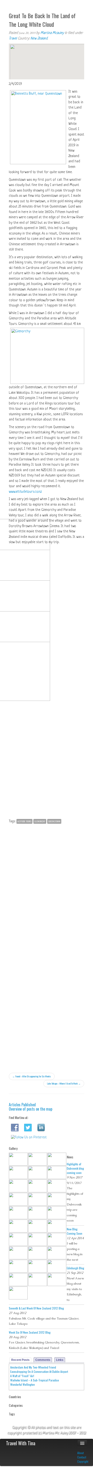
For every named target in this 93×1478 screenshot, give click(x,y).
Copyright (82, 1461)
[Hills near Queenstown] (47, 548)
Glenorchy (39, 821)
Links (59, 1360)
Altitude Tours (24, 821)
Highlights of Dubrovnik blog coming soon (75, 1168)
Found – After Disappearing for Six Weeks (31, 1076)
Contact (81, 1457)
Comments (42, 1360)
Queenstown (54, 821)
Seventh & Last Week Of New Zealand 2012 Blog (36, 1308)
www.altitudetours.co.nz (26, 492)
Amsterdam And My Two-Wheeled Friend (33, 1367)
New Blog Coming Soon (74, 1231)
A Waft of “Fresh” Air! (22, 1376)
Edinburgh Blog (75, 1268)
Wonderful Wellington (22, 1384)
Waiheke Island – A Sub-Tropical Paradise (34, 1380)
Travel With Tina (20, 1443)
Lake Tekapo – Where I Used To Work (64, 1083)
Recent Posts (20, 1360)
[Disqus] (46, 886)
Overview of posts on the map (30, 1109)
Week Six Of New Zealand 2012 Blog (30, 1332)
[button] (46, 57)
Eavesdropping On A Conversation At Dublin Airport (39, 1371)
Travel (13, 39)
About (80, 1453)
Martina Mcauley (52, 33)
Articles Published (22, 1104)
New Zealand (39, 39)
